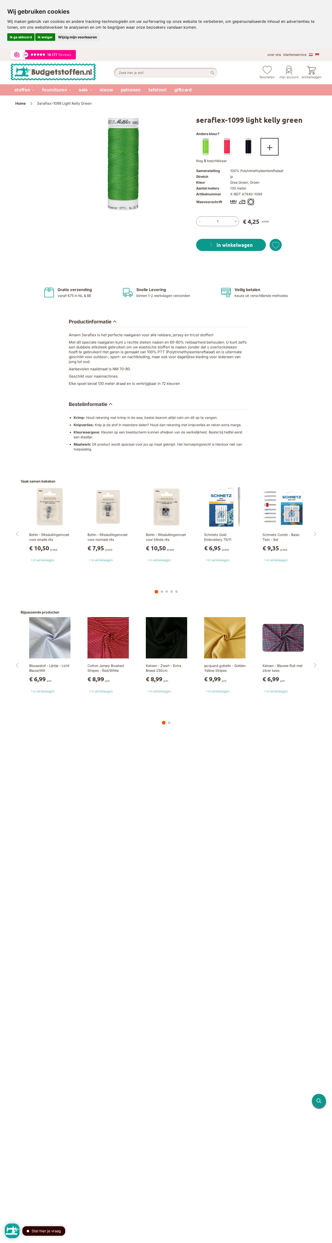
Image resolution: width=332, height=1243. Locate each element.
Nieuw (106, 89)
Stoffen (22, 89)
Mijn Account (289, 77)
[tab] (92, 322)
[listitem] (24, 89)
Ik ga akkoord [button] (21, 37)
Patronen (131, 89)
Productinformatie (90, 321)
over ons (274, 54)
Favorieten (267, 77)
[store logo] (62, 72)
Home (20, 103)
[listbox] (256, 148)
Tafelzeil (157, 89)
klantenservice (294, 54)
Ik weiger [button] (45, 37)
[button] (319, 1101)
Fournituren (54, 89)
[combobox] (166, 73)
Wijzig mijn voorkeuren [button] (77, 37)
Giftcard (183, 89)
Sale (83, 89)
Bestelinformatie (88, 404)
